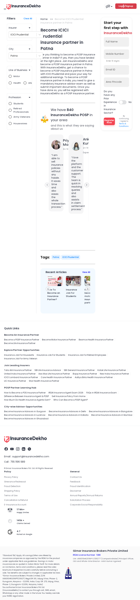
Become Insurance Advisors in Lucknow (24, 415)
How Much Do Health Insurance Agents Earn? (27, 399)
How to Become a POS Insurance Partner (25, 392)
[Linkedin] (24, 449)
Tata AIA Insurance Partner (18, 370)
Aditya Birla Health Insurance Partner (94, 377)
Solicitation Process (80, 500)
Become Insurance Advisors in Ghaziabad (26, 418)
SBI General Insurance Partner (79, 370)
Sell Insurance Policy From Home (68, 396)
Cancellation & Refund (16, 500)
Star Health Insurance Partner (44, 380)
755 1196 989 (17, 461)
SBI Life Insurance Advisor (47, 370)
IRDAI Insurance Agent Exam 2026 (65, 392)
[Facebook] (6, 449)
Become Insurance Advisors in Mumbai (111, 415)
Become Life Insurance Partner (19, 343)
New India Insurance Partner (114, 373)
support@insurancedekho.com (30, 456)
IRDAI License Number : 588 (87, 554)
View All (86, 272)
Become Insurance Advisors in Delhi (67, 411)
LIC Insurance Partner (15, 380)
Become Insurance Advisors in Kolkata (68, 415)
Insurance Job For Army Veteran (20, 358)
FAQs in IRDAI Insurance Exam (101, 392)
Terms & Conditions (124, 124)
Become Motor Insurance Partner (59, 339)
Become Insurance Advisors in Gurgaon (25, 411)
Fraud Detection (12, 486)
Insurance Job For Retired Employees (87, 355)
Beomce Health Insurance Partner (96, 339)
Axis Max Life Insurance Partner (54, 373)
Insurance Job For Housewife (19, 355)
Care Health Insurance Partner (56, 377)
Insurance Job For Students (51, 355)
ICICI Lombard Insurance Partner (21, 377)
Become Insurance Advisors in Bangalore (110, 411)
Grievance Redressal (15, 481)
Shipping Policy (12, 490)
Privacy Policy (11, 477)
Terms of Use (10, 495)
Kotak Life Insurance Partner (111, 370)
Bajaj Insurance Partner (85, 373)
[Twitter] (29, 449)
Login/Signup (126, 6)
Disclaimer (75, 490)
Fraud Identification (80, 486)
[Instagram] (18, 449)
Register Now (109, 121)
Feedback (75, 481)
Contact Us (76, 477)
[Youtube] (12, 449)
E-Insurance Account (15, 504)
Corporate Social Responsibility (86, 504)
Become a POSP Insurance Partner (21, 339)
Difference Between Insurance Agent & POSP (26, 396)
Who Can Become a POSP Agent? (70, 399)
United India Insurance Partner (20, 373)
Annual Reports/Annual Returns (86, 495)
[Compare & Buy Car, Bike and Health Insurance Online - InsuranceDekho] (23, 9)
